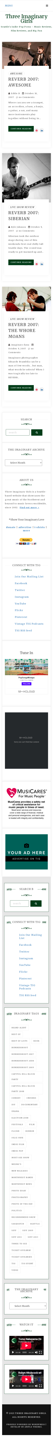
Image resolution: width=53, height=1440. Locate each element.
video (15, 1270)
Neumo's (16, 1164)
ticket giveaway (21, 1250)
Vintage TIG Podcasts (29, 623)
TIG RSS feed (23, 630)
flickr (16, 1131)
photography (20, 1197)
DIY (13, 1105)
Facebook (21, 583)
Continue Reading (21, 129)
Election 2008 (20, 1118)
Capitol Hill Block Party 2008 (23, 1088)
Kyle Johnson (18, 227)
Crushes (31, 1098)
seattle (35, 1224)
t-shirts (39, 527)
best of (16, 1034)
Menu (9, 5)
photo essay (19, 1191)
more (26, 530)
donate (11, 527)
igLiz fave (17, 1138)
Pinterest (21, 617)
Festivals (17, 1124)
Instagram (22, 596)
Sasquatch (18, 1224)
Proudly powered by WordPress (26, 1424)
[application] (26, 1345)
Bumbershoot (20, 1047)
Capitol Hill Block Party (23, 1076)
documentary (29, 1105)
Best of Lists (20, 1041)
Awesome (16, 73)
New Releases (20, 1171)
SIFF (14, 1230)
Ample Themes (33, 1427)
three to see (19, 1244)
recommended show (24, 1217)
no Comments (26, 97)
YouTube (20, 603)
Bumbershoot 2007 (23, 1054)
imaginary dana (20, 345)
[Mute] (36, 1352)
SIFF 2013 (33, 1237)
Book (36, 1041)
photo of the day (22, 1204)
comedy (16, 1098)
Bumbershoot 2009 (23, 1067)
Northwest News (22, 1184)
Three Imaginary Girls (26, 18)
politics (17, 1210)
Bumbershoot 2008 (23, 1061)
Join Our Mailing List (29, 576)
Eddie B (15, 93)
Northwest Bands (22, 1177)
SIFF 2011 (17, 1237)
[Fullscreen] (40, 1352)
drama (15, 1111)
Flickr (19, 610)
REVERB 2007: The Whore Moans (23, 330)
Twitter (20, 590)
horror (29, 1131)
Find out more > (29, 507)
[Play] (13, 1352)
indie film (18, 1144)
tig (14, 1263)
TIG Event (27, 1263)
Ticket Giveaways (22, 1257)
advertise (25, 527)
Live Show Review (22, 207)
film (32, 1124)
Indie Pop (17, 1151)
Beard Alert (19, 1028)
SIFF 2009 (27, 1230)
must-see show (20, 1158)
